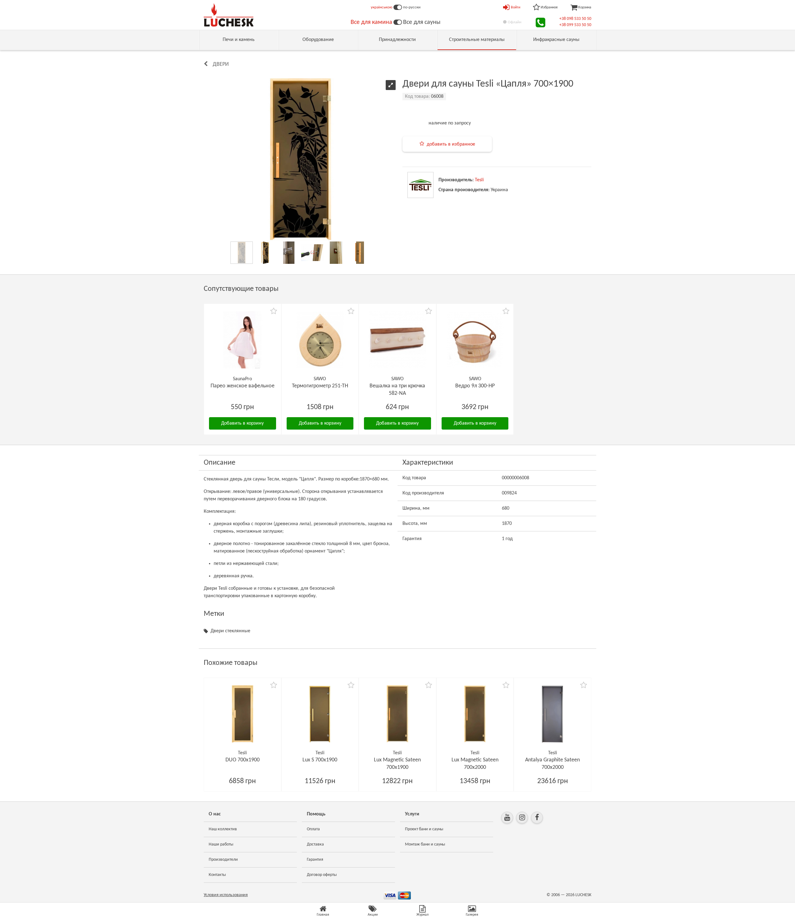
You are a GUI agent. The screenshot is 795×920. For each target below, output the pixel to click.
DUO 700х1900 (242, 760)
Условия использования (226, 895)
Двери (221, 64)
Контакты (217, 875)
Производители (223, 859)
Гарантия (315, 859)
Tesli (479, 180)
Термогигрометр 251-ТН (320, 386)
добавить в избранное (451, 144)
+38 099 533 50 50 (575, 25)
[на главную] (228, 15)
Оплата (313, 829)
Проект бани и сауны (424, 829)
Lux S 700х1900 (319, 760)
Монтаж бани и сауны (425, 844)
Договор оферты (322, 875)
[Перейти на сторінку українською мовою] (397, 7)
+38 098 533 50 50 (575, 18)
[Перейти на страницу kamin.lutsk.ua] (397, 22)
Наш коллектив (223, 829)
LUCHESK (583, 895)
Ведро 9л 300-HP (475, 386)
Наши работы (221, 844)
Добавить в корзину (242, 423)
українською (381, 7)
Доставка (315, 844)
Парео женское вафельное (243, 386)
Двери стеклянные (230, 631)
